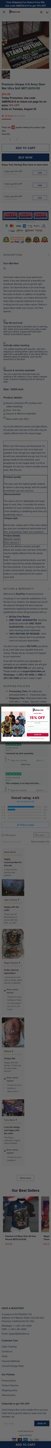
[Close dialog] (48, 708)
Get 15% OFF (37, 735)
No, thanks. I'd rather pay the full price (37, 738)
